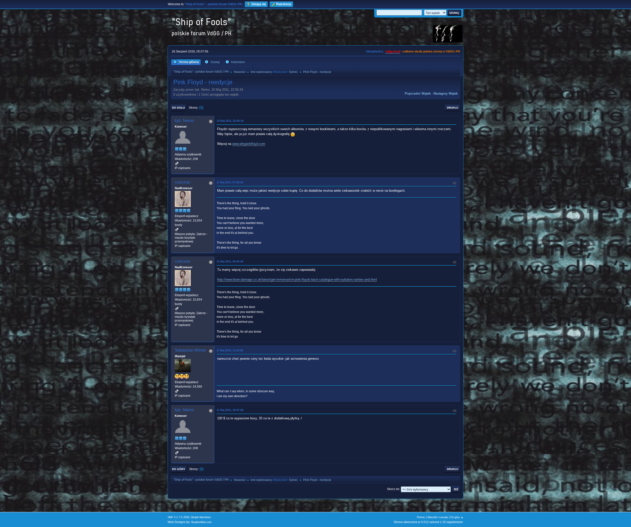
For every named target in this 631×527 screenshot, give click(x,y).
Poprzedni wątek (418, 93)
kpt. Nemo (184, 120)
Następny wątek (446, 93)
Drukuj (452, 107)
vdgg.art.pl (392, 51)
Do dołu (178, 107)
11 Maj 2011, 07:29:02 (230, 182)
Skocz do (393, 489)
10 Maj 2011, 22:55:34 (230, 120)
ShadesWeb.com (201, 522)
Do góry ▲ (456, 517)
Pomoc (421, 517)
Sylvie (293, 72)
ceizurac (183, 182)
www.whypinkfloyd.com (248, 144)
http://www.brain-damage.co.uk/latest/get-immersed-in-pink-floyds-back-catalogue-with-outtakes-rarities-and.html (297, 279)
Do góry (178, 469)
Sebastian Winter (190, 350)
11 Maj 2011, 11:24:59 (230, 350)
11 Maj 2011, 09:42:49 (230, 261)
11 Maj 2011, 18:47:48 (230, 409)
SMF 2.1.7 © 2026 (178, 517)
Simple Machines (201, 517)
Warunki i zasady (437, 517)
